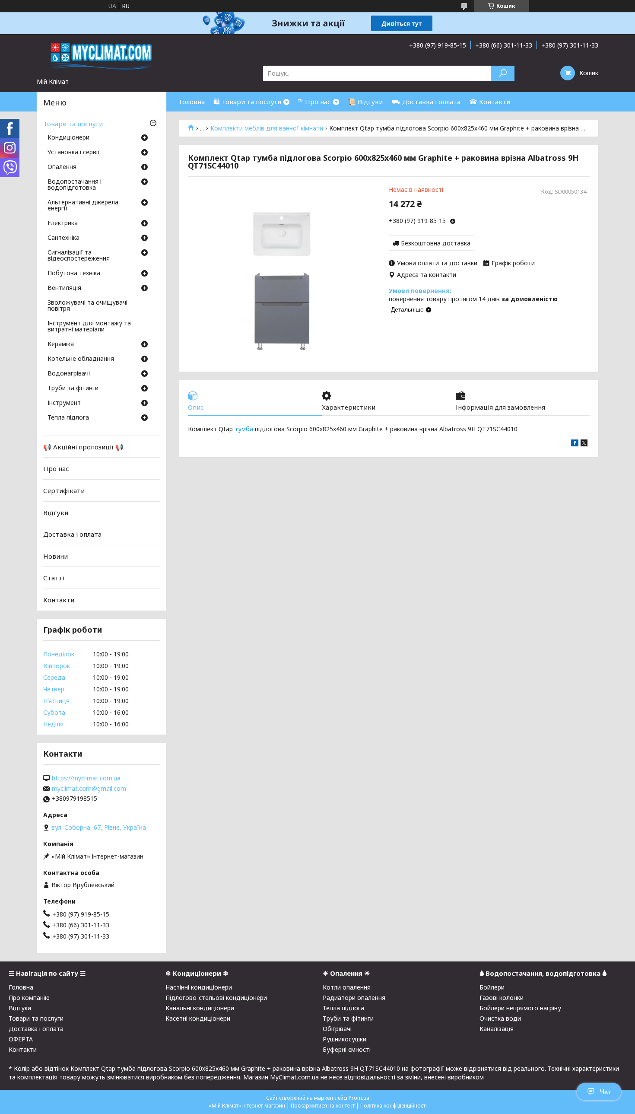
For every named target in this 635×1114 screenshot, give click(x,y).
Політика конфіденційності (393, 1105)
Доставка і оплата (72, 534)
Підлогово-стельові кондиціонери (216, 997)
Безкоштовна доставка (435, 243)
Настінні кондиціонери (198, 987)
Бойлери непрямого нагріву (520, 1008)
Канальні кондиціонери (199, 1008)
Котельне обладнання (81, 359)
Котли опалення (347, 987)
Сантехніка (63, 238)
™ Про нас (314, 101)
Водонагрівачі (69, 373)
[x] (584, 444)
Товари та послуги (73, 123)
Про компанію (29, 997)
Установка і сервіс (74, 152)
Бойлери (492, 987)
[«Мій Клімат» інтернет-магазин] (101, 56)
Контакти (58, 599)
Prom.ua (359, 1097)
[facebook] (574, 444)
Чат (605, 1091)
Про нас (56, 468)
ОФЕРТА (21, 1039)
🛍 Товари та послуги (247, 101)
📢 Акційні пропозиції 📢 (83, 446)
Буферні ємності (347, 1049)
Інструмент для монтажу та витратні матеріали (89, 326)
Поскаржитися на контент (323, 1105)
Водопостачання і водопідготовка (75, 184)
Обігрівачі (337, 1029)
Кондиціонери (68, 137)
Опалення (62, 167)
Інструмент (64, 403)
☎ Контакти (489, 101)
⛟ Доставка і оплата (425, 101)
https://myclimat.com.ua (86, 778)
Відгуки (55, 512)
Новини (55, 556)
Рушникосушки (344, 1039)
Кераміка (61, 344)
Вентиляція (64, 288)
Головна (192, 101)
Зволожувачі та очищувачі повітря (87, 305)
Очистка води (500, 1018)
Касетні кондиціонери (197, 1018)
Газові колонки (501, 997)
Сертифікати (64, 490)
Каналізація (496, 1029)
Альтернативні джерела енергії (83, 205)
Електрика (63, 223)
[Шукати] (502, 73)
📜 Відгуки (365, 101)
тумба (244, 429)
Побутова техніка (74, 273)
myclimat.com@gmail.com (89, 789)
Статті (53, 577)
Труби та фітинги (73, 388)
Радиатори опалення (354, 997)
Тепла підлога (68, 417)
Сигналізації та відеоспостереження (79, 255)
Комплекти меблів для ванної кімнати (266, 128)
